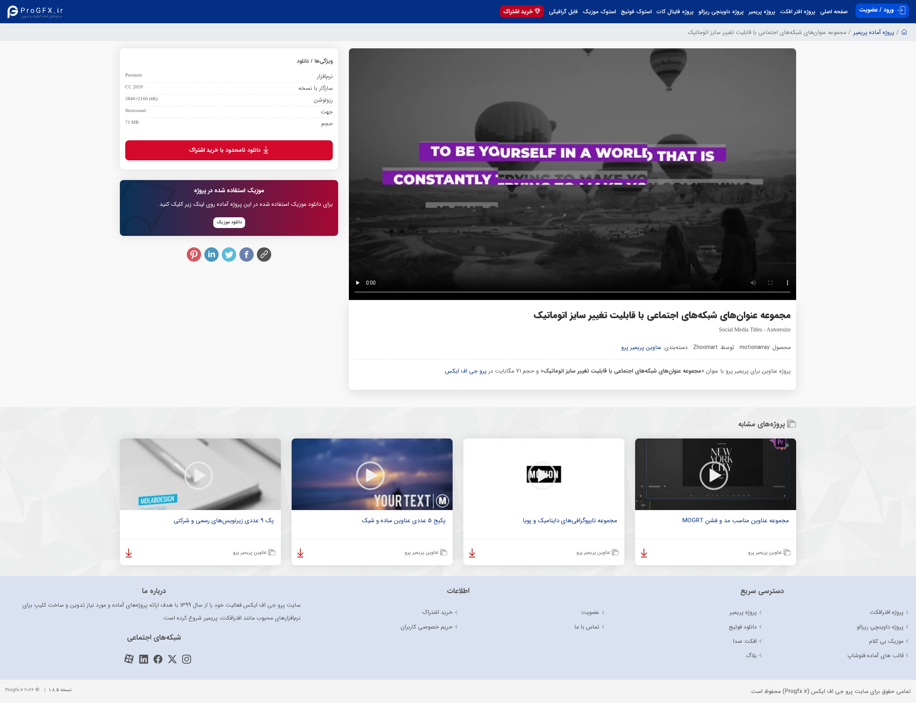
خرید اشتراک (519, 11)
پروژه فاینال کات (675, 12)
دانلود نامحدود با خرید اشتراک (225, 150)
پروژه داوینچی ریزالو (721, 12)
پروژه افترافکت (886, 612)
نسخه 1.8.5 (60, 690)
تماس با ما (586, 626)
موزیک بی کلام (886, 641)
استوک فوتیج (636, 12)
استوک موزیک (599, 12)
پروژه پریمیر (762, 12)
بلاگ (751, 655)
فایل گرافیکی (563, 12)
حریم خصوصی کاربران (427, 626)
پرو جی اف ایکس (466, 371)
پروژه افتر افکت (797, 12)
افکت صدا (745, 641)
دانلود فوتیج (743, 626)
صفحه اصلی (834, 12)
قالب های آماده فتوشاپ (875, 655)
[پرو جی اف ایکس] (36, 11)
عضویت (590, 612)
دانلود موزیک (229, 222)
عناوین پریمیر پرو (641, 347)
